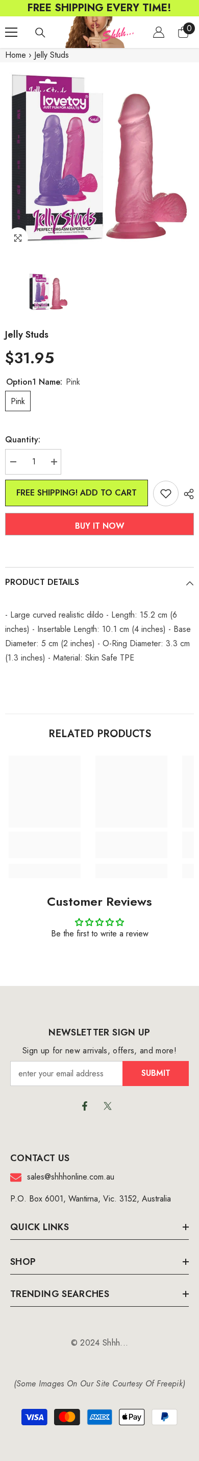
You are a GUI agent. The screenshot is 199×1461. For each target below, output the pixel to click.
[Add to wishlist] (166, 493)
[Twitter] (107, 1106)
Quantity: (22, 439)
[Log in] (158, 32)
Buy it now (100, 526)
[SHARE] (186, 494)
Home (15, 55)
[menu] (11, 32)
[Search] (40, 33)
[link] (45, 845)
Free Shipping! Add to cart (76, 493)
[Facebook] (84, 1106)
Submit (155, 1073)
